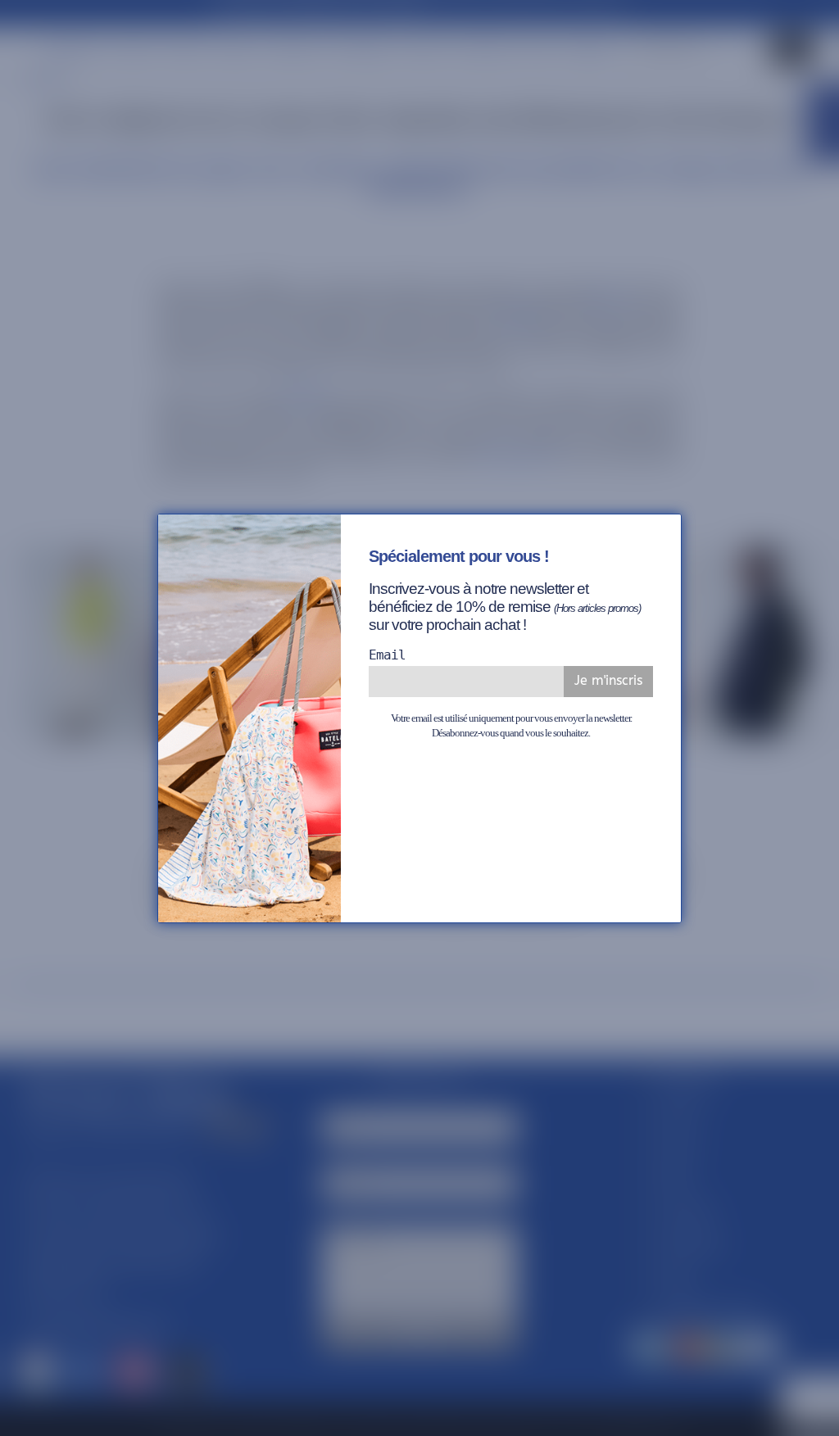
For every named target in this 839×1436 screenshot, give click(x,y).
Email (387, 655)
